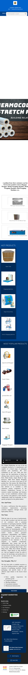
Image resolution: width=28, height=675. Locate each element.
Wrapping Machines (8, 289)
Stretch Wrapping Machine (8, 334)
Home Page (5, 603)
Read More (14, 590)
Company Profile (7, 605)
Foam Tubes (5, 379)
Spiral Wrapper (6, 412)
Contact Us (5, 610)
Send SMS (15, 660)
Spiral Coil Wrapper (8, 363)
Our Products (6, 607)
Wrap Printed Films (8, 312)
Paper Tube (8, 266)
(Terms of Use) (17, 668)
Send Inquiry (15, 656)
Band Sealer (5, 428)
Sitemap (5, 612)
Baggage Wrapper (7, 445)
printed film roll (6, 395)
